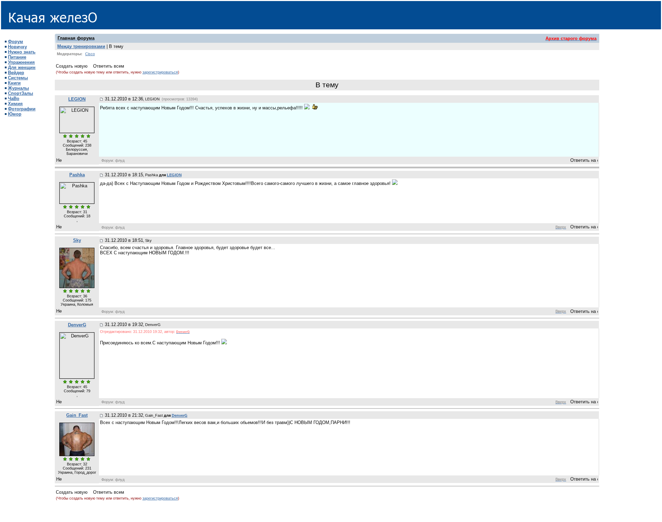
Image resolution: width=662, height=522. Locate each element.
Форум (15, 41)
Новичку (17, 46)
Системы (18, 77)
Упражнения (21, 62)
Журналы (18, 88)
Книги (14, 83)
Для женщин (22, 67)
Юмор (14, 114)
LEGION (77, 99)
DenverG (77, 324)
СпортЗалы (20, 93)
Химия (15, 103)
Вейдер (16, 72)
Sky (77, 240)
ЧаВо (13, 98)
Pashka (77, 174)
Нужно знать (22, 52)
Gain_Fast (77, 415)
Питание (17, 57)
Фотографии (22, 108)
